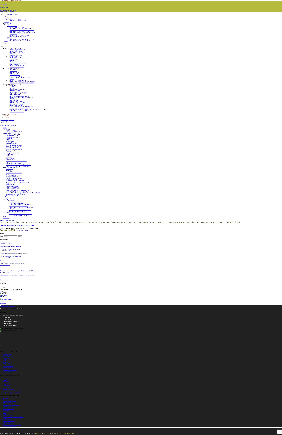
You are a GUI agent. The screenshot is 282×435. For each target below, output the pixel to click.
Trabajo (34, 271)
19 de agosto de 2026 (5, 243)
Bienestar (9, 222)
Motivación (116, 222)
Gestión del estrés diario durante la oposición (8, 260)
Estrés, (17, 256)
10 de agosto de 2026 (5, 265)
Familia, (2, 263)
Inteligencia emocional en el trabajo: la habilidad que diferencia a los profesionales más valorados (17, 275)
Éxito (80, 222)
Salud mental (17, 249)
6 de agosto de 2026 (4, 272)
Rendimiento (193, 222)
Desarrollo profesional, (5, 271)
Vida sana (236, 222)
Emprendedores (66, 222)
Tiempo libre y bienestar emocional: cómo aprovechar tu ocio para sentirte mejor (14, 253)
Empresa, (19, 271)
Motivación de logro (128, 222)
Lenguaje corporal (105, 222)
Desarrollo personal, (9, 249)
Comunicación (25, 222)
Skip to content (3, 0)
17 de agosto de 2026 (5, 250)
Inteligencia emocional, (26, 271)
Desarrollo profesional (53, 222)
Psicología (185, 222)
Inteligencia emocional (90, 222)
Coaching (16, 222)
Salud (231, 222)
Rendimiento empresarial (208, 222)
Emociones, (14, 271)
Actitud (2, 222)
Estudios (8, 242)
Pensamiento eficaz (158, 222)
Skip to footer (17, 0)
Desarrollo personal (38, 222)
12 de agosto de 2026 (5, 257)
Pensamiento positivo (173, 222)
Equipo (75, 222)
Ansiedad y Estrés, (10, 256)
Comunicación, (12, 263)
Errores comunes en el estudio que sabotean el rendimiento (10, 246)
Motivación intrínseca (143, 222)
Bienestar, (2, 249)
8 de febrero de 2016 (7, 230)
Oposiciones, (3, 242)
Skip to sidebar (10, 0)
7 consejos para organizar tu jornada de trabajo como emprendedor (17, 225)
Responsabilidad (223, 222)
